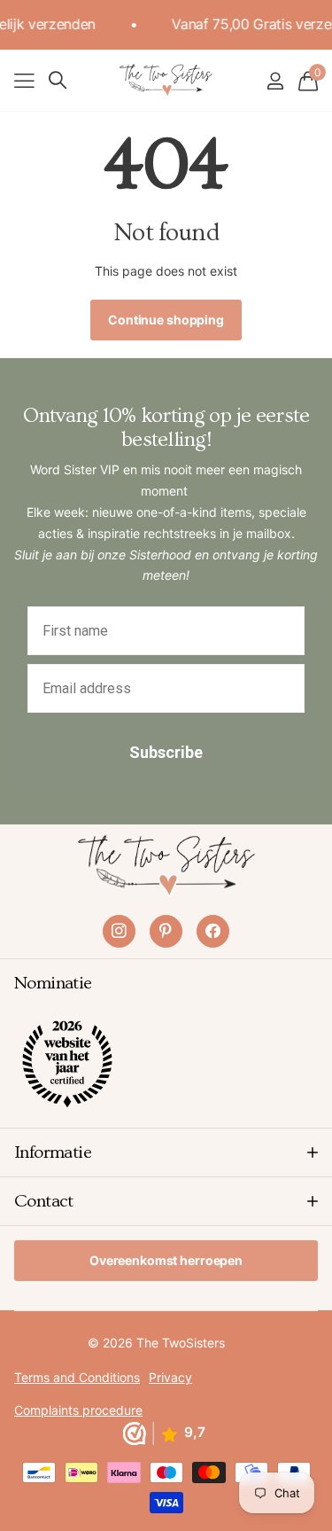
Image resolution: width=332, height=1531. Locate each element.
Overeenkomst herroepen (166, 1260)
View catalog (24, 80)
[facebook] (213, 931)
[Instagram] (119, 931)
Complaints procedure (78, 1410)
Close (166, 1152)
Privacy (170, 1377)
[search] (57, 80)
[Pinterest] (166, 931)
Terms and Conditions (77, 1377)
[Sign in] (274, 80)
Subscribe (166, 752)
